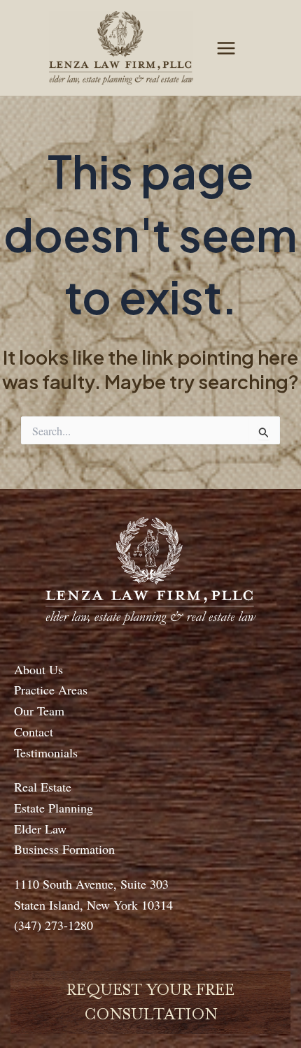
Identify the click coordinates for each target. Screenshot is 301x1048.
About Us (38, 669)
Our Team (39, 710)
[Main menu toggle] (226, 48)
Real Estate (42, 786)
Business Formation (64, 848)
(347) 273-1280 (53, 925)
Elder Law (40, 828)
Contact (33, 731)
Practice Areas (51, 689)
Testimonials (46, 752)
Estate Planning (53, 807)
